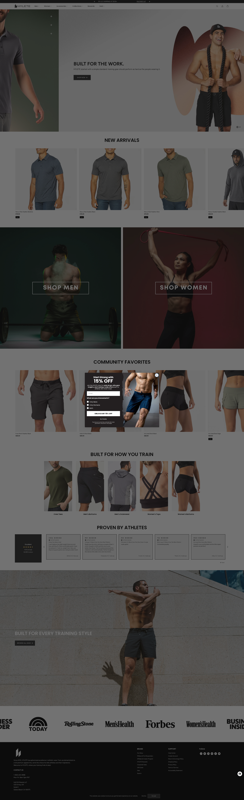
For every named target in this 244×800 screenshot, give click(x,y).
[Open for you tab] (240, 774)
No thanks (103, 419)
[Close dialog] (156, 375)
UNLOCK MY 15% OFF (103, 413)
